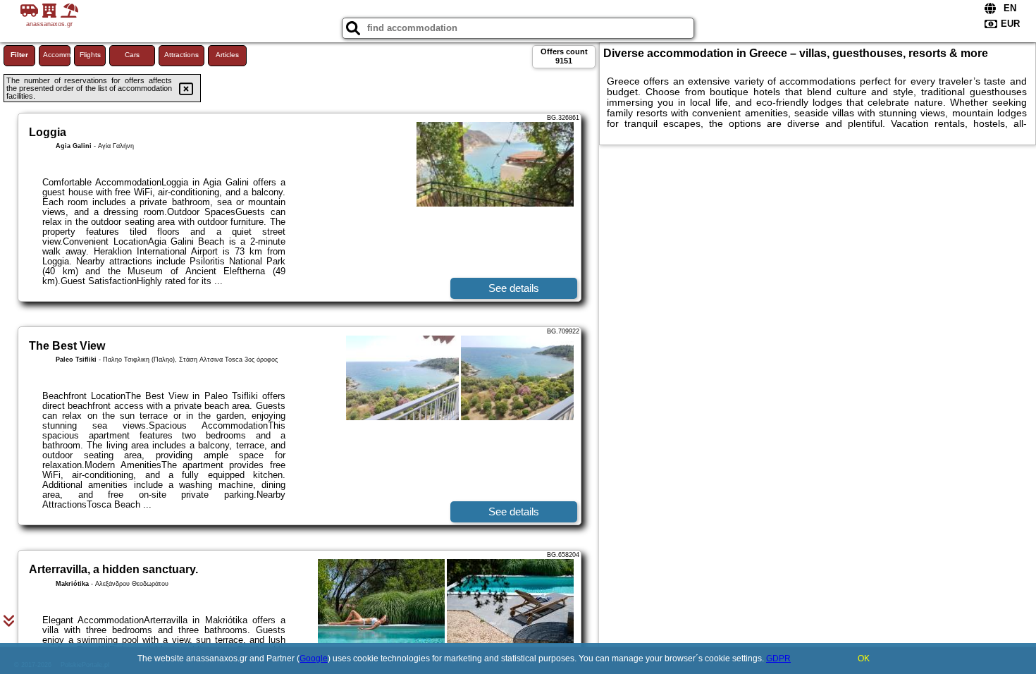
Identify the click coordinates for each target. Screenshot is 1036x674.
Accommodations (56, 55)
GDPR (778, 658)
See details (513, 288)
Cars (132, 55)
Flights (90, 55)
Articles (227, 55)
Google (314, 658)
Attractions (181, 55)
